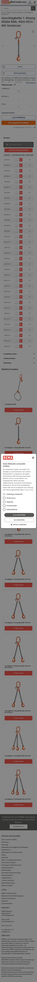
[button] (18, 525)
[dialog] (18, 491)
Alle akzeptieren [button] (19, 515)
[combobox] (33, 458)
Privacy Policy (29, 490)
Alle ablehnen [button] (19, 520)
